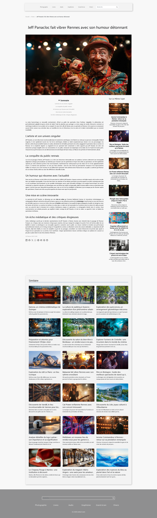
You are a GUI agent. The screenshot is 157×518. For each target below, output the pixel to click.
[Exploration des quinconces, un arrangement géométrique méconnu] (112, 295)
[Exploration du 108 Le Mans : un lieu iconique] (45, 360)
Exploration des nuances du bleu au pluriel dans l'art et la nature (111, 471)
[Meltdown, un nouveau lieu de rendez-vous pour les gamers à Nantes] (78, 425)
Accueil (27, 17)
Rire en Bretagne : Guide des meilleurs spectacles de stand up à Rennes (119, 146)
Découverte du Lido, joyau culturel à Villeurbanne (111, 406)
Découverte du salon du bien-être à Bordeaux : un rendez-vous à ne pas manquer (78, 342)
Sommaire (65, 100)
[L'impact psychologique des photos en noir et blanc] (119, 245)
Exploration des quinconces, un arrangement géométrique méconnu (111, 308)
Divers (91, 7)
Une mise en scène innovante (64, 112)
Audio (61, 7)
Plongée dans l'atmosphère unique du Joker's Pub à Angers (119, 200)
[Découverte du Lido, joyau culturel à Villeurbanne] (112, 392)
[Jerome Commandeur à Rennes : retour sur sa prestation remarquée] (119, 108)
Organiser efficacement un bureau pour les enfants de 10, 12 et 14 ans (119, 228)
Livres (54, 7)
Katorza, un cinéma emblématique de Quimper (44, 308)
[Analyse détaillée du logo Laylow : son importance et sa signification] (45, 425)
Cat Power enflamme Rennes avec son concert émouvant (119, 172)
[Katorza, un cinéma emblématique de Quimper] (45, 295)
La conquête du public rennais (64, 106)
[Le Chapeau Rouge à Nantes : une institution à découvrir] (45, 458)
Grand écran (81, 7)
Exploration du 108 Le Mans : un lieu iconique (44, 373)
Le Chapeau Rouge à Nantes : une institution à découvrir (43, 471)
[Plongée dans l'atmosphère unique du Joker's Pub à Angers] (119, 190)
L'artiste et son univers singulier (64, 104)
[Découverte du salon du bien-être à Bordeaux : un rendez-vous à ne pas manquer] (78, 327)
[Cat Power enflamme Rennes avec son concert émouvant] (119, 163)
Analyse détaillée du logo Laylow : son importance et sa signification (43, 438)
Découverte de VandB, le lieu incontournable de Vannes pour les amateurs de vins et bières (43, 407)
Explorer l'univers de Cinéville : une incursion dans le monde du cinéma (111, 341)
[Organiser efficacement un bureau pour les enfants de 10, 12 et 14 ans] (119, 217)
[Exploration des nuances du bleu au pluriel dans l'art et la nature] (112, 458)
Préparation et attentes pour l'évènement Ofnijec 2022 (41, 341)
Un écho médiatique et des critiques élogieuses (64, 115)
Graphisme (71, 7)
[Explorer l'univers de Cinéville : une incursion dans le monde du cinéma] (112, 327)
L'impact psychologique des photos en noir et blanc (119, 254)
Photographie (44, 7)
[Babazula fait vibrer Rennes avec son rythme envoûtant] (78, 360)
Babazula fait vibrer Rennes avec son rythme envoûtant (78, 373)
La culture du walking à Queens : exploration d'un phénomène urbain (78, 308)
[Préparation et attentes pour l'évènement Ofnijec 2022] (45, 327)
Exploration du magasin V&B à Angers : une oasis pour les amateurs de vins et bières (78, 472)
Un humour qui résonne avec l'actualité (63, 109)
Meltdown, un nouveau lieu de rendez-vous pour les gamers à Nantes (75, 439)
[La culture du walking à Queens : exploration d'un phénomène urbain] (78, 295)
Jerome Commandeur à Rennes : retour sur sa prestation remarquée (119, 118)
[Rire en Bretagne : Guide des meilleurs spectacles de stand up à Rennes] (119, 136)
